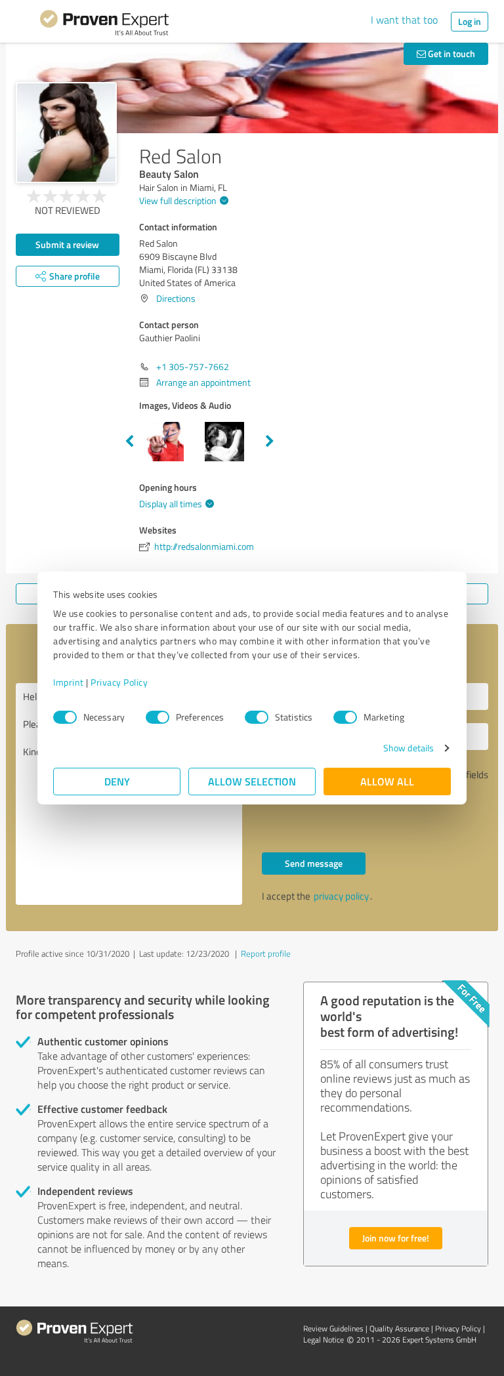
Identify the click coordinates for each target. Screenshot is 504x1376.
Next (269, 441)
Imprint (68, 682)
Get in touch (450, 53)
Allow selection (252, 781)
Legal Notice (323, 1339)
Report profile (266, 953)
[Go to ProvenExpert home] (104, 25)
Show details (408, 747)
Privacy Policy (119, 682)
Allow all (387, 781)
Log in (469, 21)
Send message (314, 863)
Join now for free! (395, 1238)
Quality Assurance (399, 1328)
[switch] (157, 717)
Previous (129, 441)
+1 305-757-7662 (192, 366)
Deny (117, 781)
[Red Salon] (66, 132)
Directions (176, 298)
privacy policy (341, 896)
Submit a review (67, 244)
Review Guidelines (333, 1328)
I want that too (404, 19)
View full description (178, 200)
